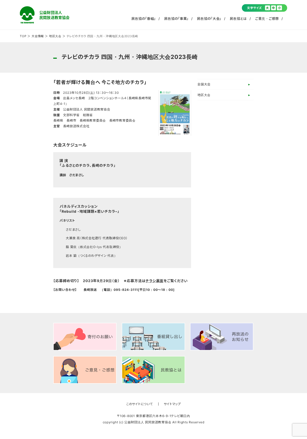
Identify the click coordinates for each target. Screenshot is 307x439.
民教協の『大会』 (209, 19)
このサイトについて (139, 404)
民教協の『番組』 (143, 19)
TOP (23, 36)
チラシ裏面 (155, 281)
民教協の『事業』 (176, 19)
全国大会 (204, 84)
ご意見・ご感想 (267, 19)
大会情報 (38, 36)
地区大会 (55, 36)
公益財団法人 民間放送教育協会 (45, 14)
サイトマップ (172, 404)
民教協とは (238, 19)
